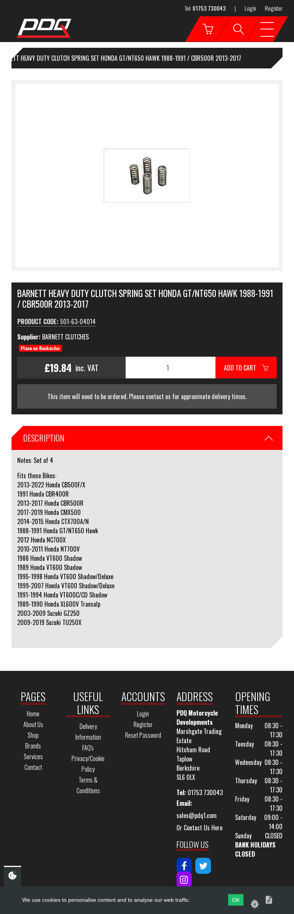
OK (236, 900)
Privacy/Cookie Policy (88, 764)
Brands (33, 745)
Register (274, 8)
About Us (33, 724)
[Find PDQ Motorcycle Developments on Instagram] (184, 880)
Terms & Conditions (88, 785)
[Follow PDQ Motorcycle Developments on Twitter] (203, 866)
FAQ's (88, 747)
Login (250, 8)
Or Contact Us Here (199, 827)
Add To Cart (243, 367)
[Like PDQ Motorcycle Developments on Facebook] (184, 866)
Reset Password (143, 735)
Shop (33, 735)
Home (33, 713)
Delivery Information (88, 732)
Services (33, 756)
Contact (33, 767)
